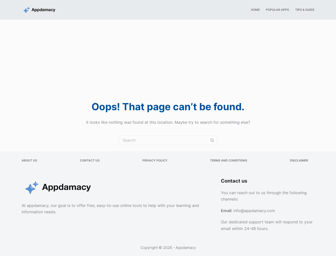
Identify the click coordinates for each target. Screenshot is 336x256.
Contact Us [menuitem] (90, 160)
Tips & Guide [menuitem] (304, 10)
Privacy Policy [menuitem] (155, 160)
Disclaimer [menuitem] (299, 160)
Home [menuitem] (255, 10)
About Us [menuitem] (29, 160)
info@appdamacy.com (254, 210)
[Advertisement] (168, 56)
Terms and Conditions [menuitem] (228, 160)
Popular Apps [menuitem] (277, 10)
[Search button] (212, 140)
